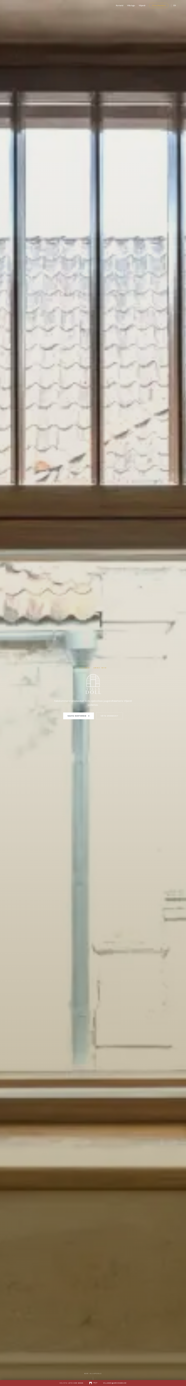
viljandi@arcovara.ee (114, 1383)
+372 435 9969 (71, 1383)
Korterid (119, 5)
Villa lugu (131, 5)
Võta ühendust (159, 5)
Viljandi (142, 5)
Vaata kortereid (77, 716)
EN (174, 5)
